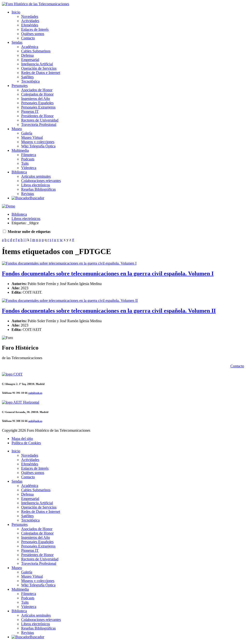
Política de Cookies (26, 443)
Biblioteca (19, 172)
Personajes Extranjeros (38, 107)
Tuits (25, 163)
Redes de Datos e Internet (40, 73)
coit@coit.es (35, 392)
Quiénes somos (32, 34)
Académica (29, 47)
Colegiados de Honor (37, 94)
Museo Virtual (32, 137)
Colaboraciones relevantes (41, 181)
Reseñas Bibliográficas (38, 189)
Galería (26, 133)
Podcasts (27, 159)
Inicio (16, 12)
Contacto (28, 38)
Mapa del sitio (22, 439)
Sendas (17, 42)
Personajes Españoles (37, 103)
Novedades (29, 16)
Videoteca (28, 168)
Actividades (30, 21)
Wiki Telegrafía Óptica (38, 146)
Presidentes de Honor (37, 116)
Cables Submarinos (35, 51)
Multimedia (20, 150)
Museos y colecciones (37, 142)
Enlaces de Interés (35, 29)
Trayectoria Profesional (38, 124)
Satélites (27, 77)
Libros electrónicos (35, 185)
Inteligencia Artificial (37, 64)
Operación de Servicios (38, 68)
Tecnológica (30, 81)
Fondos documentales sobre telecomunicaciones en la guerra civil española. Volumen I (108, 273)
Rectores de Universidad (39, 120)
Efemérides (29, 25)
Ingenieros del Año (35, 99)
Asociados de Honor (36, 90)
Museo (17, 129)
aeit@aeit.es (35, 420)
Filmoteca (28, 155)
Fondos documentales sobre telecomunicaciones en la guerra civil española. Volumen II (109, 311)
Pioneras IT (30, 111)
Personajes (20, 86)
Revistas (27, 194)
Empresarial (30, 60)
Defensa (27, 55)
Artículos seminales (36, 176)
